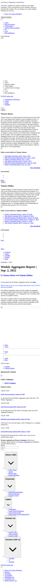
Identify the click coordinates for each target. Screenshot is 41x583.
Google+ (7, 257)
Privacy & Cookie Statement (13, 14)
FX (6, 29)
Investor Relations (13, 475)
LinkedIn (7, 255)
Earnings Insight (9, 368)
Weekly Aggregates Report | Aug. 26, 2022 (18, 164)
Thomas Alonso (9, 275)
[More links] (1, 567)
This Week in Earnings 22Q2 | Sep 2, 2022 (17, 156)
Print (6, 360)
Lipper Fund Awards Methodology (18, 514)
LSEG (6, 23)
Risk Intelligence (10, 33)
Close (3, 110)
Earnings (7, 366)
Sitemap (7, 572)
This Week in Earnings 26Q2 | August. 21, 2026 (19, 223)
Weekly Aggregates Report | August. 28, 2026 (18, 214)
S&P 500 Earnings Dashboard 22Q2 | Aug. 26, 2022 (20, 163)
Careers (10, 472)
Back (2, 180)
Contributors (12, 509)
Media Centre (12, 473)
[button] (12, 99)
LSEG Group (12, 470)
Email (6, 259)
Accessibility (8, 575)
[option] (22, 81)
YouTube (11, 562)
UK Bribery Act (9, 579)
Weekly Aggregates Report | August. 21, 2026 (18, 221)
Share (6, 345)
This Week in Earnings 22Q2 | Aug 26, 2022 (18, 161)
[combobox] (9, 447)
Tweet (6, 347)
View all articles (35, 168)
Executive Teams (13, 495)
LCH (6, 31)
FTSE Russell (9, 26)
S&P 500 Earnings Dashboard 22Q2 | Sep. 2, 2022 (20, 158)
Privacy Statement (24, 442)
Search (3, 445)
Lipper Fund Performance (16, 511)
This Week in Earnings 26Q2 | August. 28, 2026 (19, 216)
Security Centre (13, 536)
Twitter (7, 254)
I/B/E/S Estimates (10, 383)
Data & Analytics (10, 24)
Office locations (13, 534)
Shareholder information (15, 492)
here (34, 282)
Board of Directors (14, 494)
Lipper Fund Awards (14, 513)
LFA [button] (2, 38)
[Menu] (3, 108)
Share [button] (2, 249)
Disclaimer (8, 574)
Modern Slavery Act (11, 580)
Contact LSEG (12, 532)
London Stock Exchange (12, 28)
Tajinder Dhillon (25, 275)
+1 (5, 353)
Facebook (7, 252)
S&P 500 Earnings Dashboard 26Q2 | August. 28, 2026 (21, 218)
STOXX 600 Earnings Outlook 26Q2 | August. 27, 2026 (22, 219)
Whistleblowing (9, 577)
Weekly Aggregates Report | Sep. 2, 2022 (17, 159)
